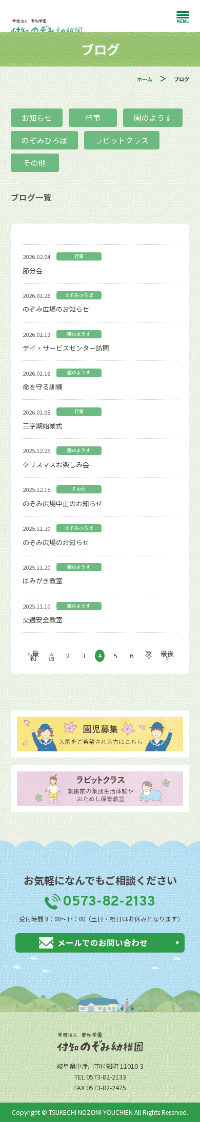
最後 (167, 655)
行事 (93, 117)
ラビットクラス (122, 140)
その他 (34, 162)
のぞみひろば (45, 140)
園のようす (153, 117)
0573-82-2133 (109, 902)
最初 (33, 655)
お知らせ (37, 117)
